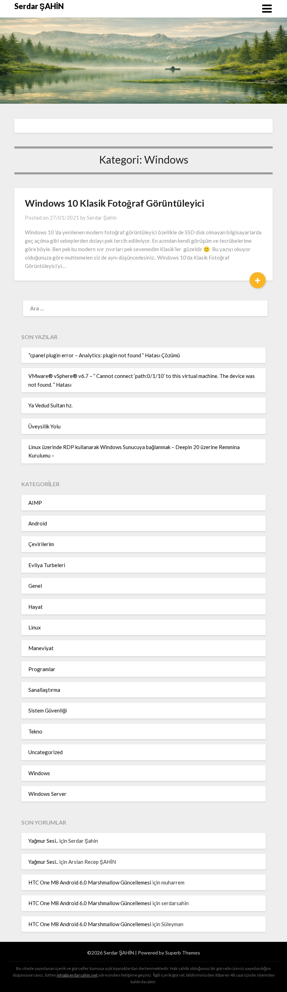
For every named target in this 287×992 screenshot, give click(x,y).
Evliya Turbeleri (46, 565)
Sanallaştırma (44, 690)
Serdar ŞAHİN (39, 6)
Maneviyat (41, 648)
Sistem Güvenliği (47, 710)
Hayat (35, 607)
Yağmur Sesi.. (43, 841)
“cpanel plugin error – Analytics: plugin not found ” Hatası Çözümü (104, 355)
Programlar (41, 669)
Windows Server (47, 794)
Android (37, 523)
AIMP (35, 503)
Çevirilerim (41, 544)
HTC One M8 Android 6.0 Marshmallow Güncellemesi (89, 882)
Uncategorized (45, 752)
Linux (34, 627)
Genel (35, 586)
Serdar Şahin (102, 217)
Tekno (35, 731)
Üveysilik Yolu (44, 426)
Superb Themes (182, 953)
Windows (39, 773)
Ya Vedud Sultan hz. (50, 405)
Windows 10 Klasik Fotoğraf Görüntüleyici (114, 203)
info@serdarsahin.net (77, 975)
